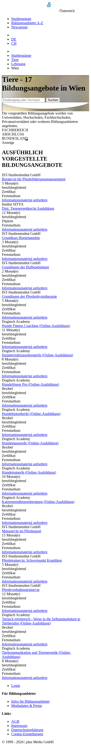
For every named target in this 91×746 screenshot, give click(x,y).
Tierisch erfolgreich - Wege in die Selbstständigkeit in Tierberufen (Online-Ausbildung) (41, 621)
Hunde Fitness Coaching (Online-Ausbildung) (36, 326)
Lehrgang (18, 64)
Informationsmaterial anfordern (24, 200)
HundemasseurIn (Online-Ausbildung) (30, 443)
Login (15, 686)
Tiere (15, 60)
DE (13, 39)
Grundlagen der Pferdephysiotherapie (29, 296)
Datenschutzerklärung (27, 730)
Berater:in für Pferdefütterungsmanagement (33, 179)
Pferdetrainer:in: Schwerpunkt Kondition (32, 560)
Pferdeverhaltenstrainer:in (20, 590)
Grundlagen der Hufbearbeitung (25, 267)
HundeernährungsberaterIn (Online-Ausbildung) (37, 355)
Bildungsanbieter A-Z (27, 23)
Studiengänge (21, 19)
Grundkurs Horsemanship (21, 238)
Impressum (19, 726)
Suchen (53, 100)
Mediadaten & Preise (26, 706)
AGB (15, 721)
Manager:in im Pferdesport (21, 531)
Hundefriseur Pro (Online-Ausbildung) (30, 384)
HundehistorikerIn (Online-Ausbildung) (31, 414)
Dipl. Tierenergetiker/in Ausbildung (28, 208)
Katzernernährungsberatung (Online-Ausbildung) (38, 502)
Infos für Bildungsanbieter (30, 701)
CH (14, 43)
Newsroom (19, 27)
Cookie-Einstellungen (27, 734)
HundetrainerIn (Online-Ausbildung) (29, 472)
